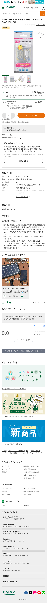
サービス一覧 (6, 466)
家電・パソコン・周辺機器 (16, 451)
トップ (4, 451)
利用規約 (4, 492)
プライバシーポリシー (30, 489)
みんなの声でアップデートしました (14, 389)
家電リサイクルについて (31, 475)
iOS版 (3, 505)
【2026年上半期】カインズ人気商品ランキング (18, 416)
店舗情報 (4, 472)
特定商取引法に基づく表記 (31, 466)
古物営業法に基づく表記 (31, 469)
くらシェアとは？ (39, 302)
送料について (6, 134)
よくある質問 (6, 494)
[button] (42, 13)
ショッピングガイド (8, 489)
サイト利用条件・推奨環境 (31, 492)
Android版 (27, 505)
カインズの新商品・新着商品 (12, 444)
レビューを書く (40, 25)
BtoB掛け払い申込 (29, 478)
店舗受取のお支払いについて (10, 137)
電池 (27, 451)
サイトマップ (6, 469)
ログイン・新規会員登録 (31, 8)
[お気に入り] (41, 35)
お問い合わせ (23, 161)
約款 (23, 317)
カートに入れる (31, 115)
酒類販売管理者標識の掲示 (31, 472)
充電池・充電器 (35, 451)
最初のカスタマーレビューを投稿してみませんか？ (25, 351)
